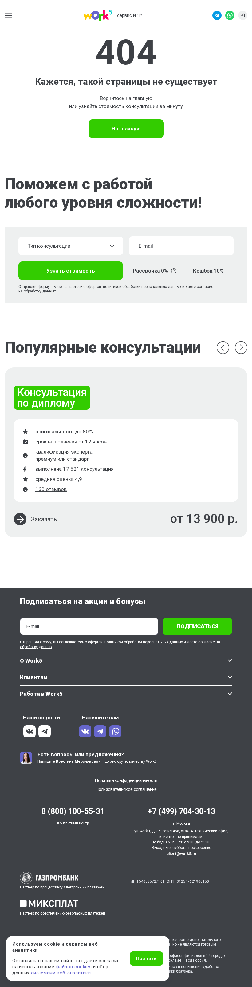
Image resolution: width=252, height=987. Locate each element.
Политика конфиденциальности (126, 780)
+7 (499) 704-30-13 (181, 811)
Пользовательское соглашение (125, 789)
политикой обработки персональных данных (142, 286)
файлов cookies (74, 967)
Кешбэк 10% (208, 271)
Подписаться (198, 626)
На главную (126, 129)
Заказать (44, 519)
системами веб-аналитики (61, 973)
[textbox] (67, 246)
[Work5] (97, 15)
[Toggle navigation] (10, 15)
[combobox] (70, 246)
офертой (93, 286)
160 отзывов (51, 489)
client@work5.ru (181, 854)
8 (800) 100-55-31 (72, 811)
